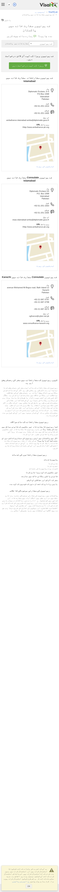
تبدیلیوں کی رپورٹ (45, 166)
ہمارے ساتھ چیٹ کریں (20, 36)
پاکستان (16, 43)
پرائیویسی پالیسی (20, 881)
